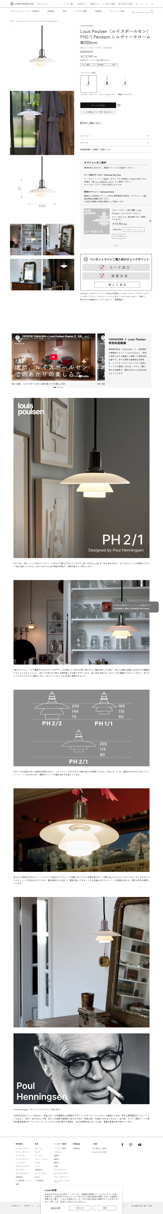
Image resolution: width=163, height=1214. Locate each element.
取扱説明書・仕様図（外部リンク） (96, 149)
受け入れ (80, 1207)
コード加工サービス (104, 181)
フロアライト (21, 1155)
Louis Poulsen (86, 25)
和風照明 (19, 1177)
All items (84, 293)
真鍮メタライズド (125, 94)
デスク (37, 1162)
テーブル (38, 1155)
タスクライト (21, 1170)
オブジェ (57, 1152)
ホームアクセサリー (62, 1173)
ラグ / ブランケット (62, 1177)
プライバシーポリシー (77, 1201)
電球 (17, 1184)
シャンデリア (21, 1162)
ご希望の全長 (116, 229)
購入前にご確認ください (90, 122)
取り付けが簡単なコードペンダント (96, 299)
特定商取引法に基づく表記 (141, 1206)
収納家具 (38, 1170)
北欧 (141, 296)
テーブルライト (22, 1159)
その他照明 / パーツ (24, 1180)
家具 (64, 11)
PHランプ (94, 293)
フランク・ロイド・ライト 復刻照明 (25, 11)
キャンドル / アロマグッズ (62, 1181)
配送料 (82, 60)
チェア (37, 1152)
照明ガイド (94, 4)
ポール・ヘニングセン (108, 296)
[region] (114, 66)
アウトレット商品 (117, 11)
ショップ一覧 (67, 4)
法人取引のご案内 (125, 4)
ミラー (37, 1166)
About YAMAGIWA (99, 1152)
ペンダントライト (88, 296)
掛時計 (56, 1155)
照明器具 (50, 11)
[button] (150, 221)
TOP (11, 21)
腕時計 (56, 1162)
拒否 (105, 1207)
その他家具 (39, 1180)
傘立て (37, 1177)
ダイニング (143, 293)
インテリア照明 (60, 1148)
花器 (56, 1166)
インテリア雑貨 (81, 11)
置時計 (56, 1159)
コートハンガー (41, 1173)
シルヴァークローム (89, 94)
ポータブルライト (23, 1173)
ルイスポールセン (129, 296)
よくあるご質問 (109, 4)
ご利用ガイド (81, 4)
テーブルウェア (60, 1170)
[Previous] (16, 360)
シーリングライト (23, 1152)
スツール (38, 1148)
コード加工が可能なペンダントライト (118, 293)
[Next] (100, 360)
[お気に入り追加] (134, 105)
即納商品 (98, 11)
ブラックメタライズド (107, 95)
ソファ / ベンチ (41, 1159)
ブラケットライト (23, 1166)
